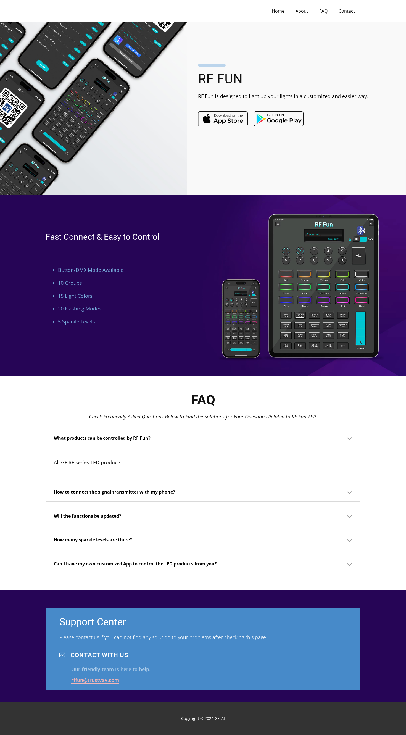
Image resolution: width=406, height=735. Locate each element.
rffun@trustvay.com (95, 680)
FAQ (323, 11)
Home (278, 11)
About (302, 11)
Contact (347, 11)
